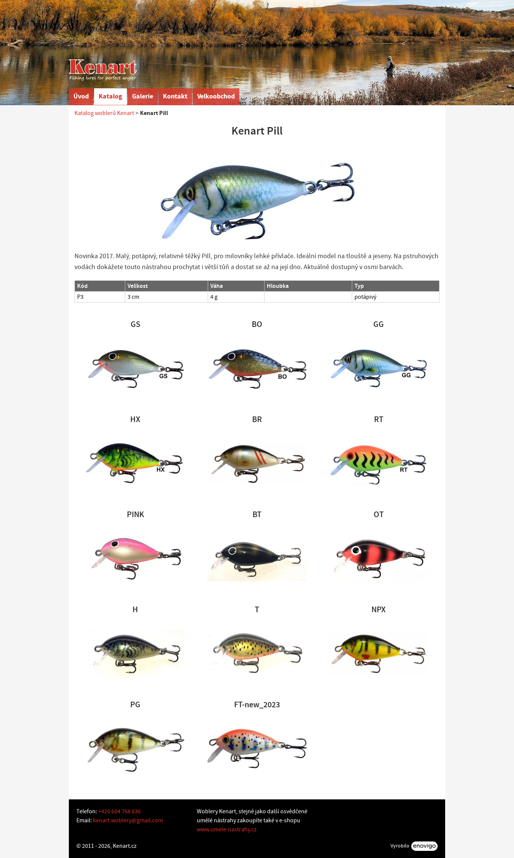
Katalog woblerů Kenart (104, 113)
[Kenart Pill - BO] (257, 368)
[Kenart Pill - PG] (135, 748)
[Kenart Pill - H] (135, 653)
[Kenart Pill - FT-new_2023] (257, 748)
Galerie (142, 96)
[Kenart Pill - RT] (378, 463)
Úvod (81, 96)
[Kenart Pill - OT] (378, 558)
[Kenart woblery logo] (103, 70)
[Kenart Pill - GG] (378, 368)
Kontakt (175, 96)
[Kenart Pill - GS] (135, 368)
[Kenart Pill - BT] (257, 558)
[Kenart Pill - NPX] (378, 653)
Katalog (110, 96)
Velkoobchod (216, 96)
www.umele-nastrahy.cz (227, 829)
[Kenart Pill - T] (257, 653)
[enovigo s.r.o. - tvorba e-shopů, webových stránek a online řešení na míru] (424, 846)
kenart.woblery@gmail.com (128, 820)
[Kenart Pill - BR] (257, 463)
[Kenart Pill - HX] (135, 463)
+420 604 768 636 (119, 811)
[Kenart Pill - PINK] (135, 558)
